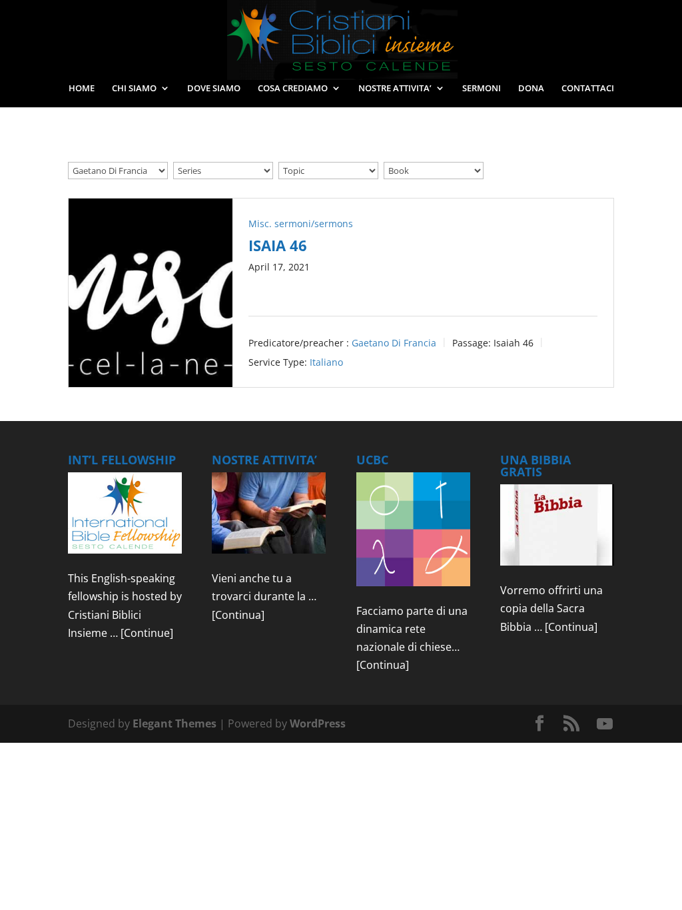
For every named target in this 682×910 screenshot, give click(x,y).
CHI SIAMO (134, 88)
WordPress (318, 723)
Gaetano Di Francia (394, 342)
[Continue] (147, 633)
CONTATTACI (587, 88)
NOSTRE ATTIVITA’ (395, 88)
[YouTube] (604, 724)
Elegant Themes (174, 723)
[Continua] (238, 615)
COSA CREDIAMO (293, 88)
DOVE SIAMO (213, 88)
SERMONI (481, 88)
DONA (531, 88)
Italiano (326, 361)
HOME (82, 88)
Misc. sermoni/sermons (300, 223)
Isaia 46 (277, 245)
